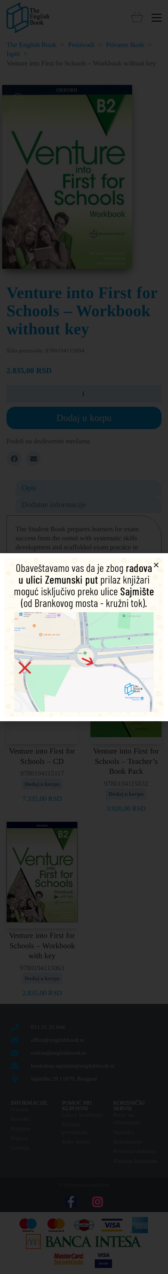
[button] (156, 565)
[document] (84, 637)
